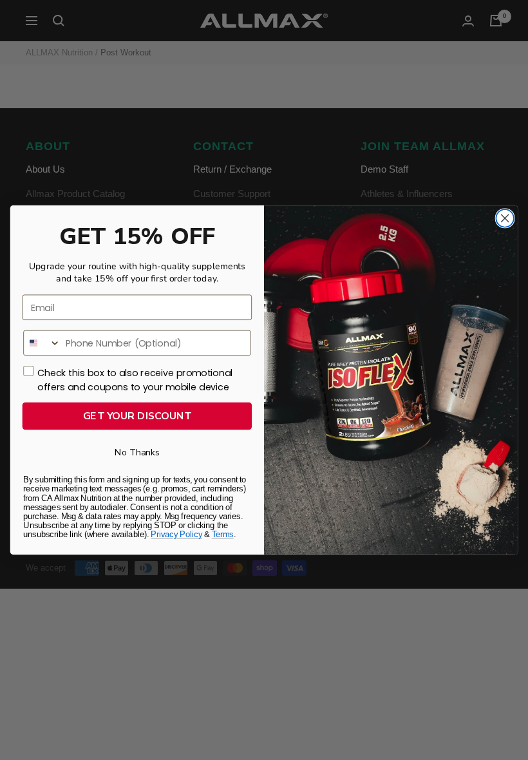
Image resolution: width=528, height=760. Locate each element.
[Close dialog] (505, 218)
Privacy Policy (176, 534)
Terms (223, 534)
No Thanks (137, 452)
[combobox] (42, 343)
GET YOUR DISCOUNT (137, 416)
